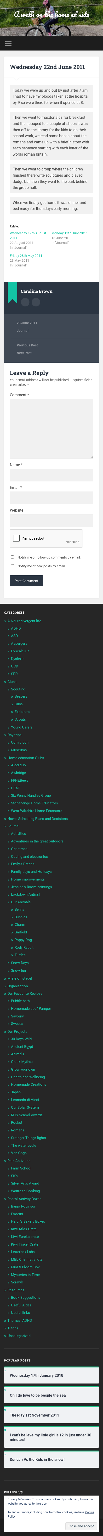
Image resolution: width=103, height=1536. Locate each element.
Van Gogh (19, 1153)
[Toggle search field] (95, 43)
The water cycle (23, 1145)
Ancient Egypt (22, 1047)
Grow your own (23, 1069)
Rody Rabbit (24, 947)
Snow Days (20, 963)
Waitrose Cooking (25, 1191)
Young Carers (22, 727)
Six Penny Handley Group (31, 795)
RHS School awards (27, 1115)
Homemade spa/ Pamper (31, 1008)
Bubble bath (20, 1001)
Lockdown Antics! (25, 894)
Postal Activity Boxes (24, 1199)
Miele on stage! (19, 978)
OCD (14, 666)
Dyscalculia (20, 651)
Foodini (17, 1214)
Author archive (25, 302)
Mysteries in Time (25, 1275)
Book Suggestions (25, 1297)
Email (16, 488)
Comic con (20, 742)
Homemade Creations (28, 1084)
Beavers (21, 696)
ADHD (16, 628)
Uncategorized (18, 1336)
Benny (19, 909)
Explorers (22, 712)
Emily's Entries (22, 864)
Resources (15, 1290)
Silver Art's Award (25, 1183)
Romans (17, 1130)
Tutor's (12, 1328)
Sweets (17, 1024)
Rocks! (16, 1122)
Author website (36, 302)
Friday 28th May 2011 (26, 256)
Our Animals (21, 902)
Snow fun (18, 970)
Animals (17, 1054)
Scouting (18, 689)
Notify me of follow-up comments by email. (49, 557)
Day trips (14, 735)
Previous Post (27, 345)
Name (16, 465)
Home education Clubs (25, 758)
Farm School (21, 1168)
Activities (18, 833)
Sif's (14, 1176)
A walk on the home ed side (51, 14)
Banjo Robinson (23, 1206)
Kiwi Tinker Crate (24, 1244)
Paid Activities (18, 1161)
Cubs (19, 704)
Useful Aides (21, 1305)
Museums (19, 750)
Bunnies (21, 917)
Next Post (24, 353)
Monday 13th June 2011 (70, 233)
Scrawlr (17, 1282)
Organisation (17, 986)
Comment (19, 395)
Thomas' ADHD (19, 1320)
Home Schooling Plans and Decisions (37, 819)
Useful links (20, 1312)
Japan (16, 1092)
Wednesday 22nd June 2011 (47, 67)
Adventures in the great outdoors (37, 841)
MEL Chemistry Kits (27, 1259)
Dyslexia (17, 659)
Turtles (20, 955)
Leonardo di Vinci (25, 1100)
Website (16, 510)
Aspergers (19, 643)
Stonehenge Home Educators (34, 803)
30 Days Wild (21, 1039)
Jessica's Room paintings (31, 887)
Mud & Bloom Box (25, 1267)
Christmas (19, 849)
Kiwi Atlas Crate (24, 1229)
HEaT (15, 788)
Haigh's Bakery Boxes (28, 1221)
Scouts (20, 719)
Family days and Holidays (31, 872)
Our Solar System (25, 1107)
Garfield (21, 932)
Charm (20, 924)
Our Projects (17, 1031)
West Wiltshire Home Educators (36, 811)
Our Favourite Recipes (24, 993)
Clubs (12, 682)
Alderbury (18, 765)
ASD (14, 636)
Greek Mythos (22, 1062)
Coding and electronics (29, 856)
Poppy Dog (23, 940)
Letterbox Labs (23, 1252)
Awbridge (18, 773)
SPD (14, 674)
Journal (23, 331)
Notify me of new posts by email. (41, 566)
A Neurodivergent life (24, 621)
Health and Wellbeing (28, 1077)
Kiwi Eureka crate (25, 1237)
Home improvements (28, 879)
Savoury (17, 1016)
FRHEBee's (19, 780)
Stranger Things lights (28, 1138)
